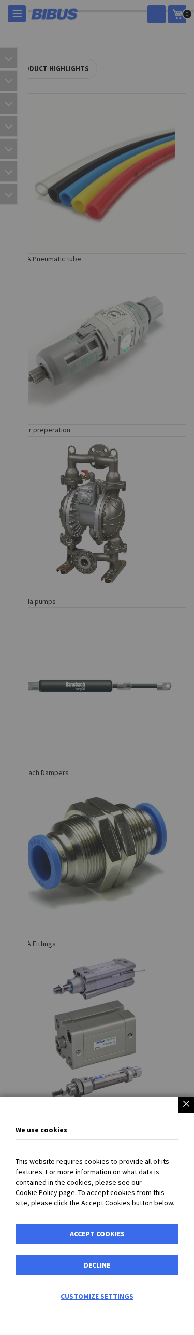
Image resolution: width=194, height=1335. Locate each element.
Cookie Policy (36, 1192)
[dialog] (97, 667)
